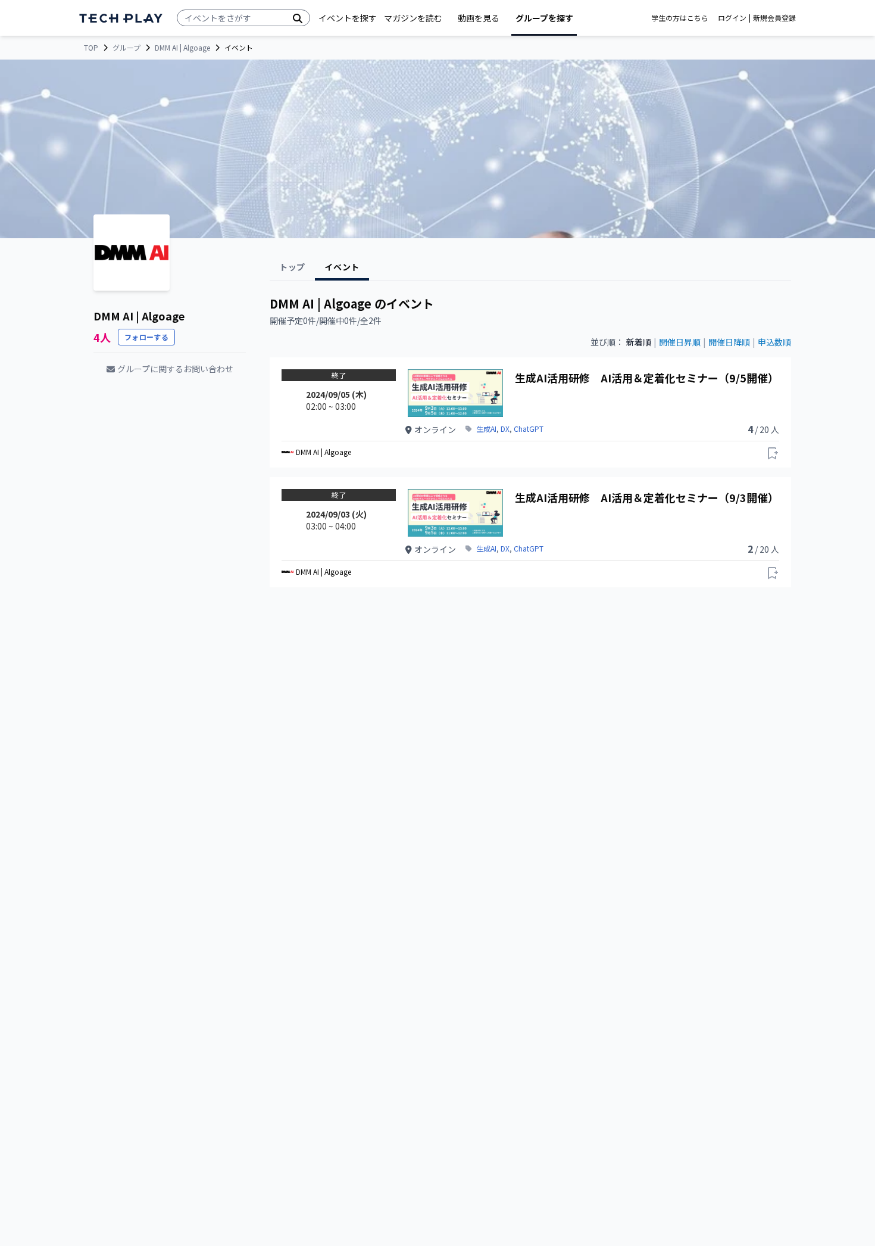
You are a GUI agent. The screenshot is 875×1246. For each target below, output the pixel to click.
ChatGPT (528, 429)
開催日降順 (729, 342)
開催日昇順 (680, 342)
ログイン (732, 18)
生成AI (486, 429)
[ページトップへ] (120, 18)
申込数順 (774, 342)
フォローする (146, 337)
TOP (91, 47)
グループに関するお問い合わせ (175, 369)
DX (505, 429)
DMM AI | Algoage (182, 47)
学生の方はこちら (679, 18)
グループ (126, 47)
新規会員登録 (774, 18)
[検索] (297, 18)
